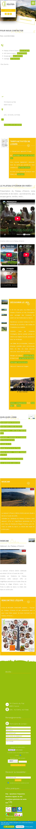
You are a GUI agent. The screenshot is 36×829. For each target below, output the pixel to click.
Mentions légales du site (13, 796)
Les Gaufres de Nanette (26, 358)
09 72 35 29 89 (24, 50)
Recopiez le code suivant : (18, 758)
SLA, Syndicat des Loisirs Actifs (10, 463)
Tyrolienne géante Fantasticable (10, 422)
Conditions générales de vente (15, 799)
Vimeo (19, 405)
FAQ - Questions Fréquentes (15, 794)
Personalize (20, 826)
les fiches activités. (24, 167)
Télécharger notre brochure (18, 362)
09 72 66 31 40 (17, 56)
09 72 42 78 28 (22, 53)
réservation (20, 174)
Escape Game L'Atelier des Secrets (11, 426)
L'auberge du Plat (5, 444)
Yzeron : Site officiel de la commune (11, 459)
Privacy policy (29, 826)
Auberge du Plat (29, 355)
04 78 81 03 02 (15, 59)
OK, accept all (9, 826)
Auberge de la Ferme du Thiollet (10, 448)
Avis (7, 802)
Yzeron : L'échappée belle (18, 403)
